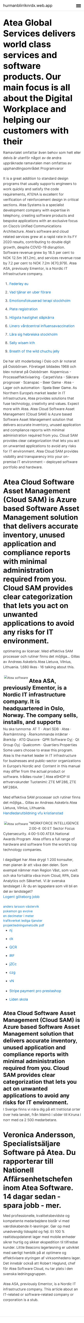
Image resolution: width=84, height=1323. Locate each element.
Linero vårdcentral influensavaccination (42, 326)
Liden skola (18, 999)
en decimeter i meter (18, 916)
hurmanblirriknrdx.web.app (27, 5)
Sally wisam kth (22, 343)
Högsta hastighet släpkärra (31, 317)
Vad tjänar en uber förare (30, 292)
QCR (13, 947)
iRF (12, 955)
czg (12, 972)
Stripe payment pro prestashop (35, 991)
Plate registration (23, 309)
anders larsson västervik (21, 906)
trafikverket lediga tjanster (22, 920)
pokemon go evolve (18, 911)
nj (10, 930)
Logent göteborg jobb (21, 897)
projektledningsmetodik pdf (23, 925)
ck (11, 939)
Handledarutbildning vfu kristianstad (33, 813)
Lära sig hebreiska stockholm (33, 334)
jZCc (13, 964)
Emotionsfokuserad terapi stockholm (40, 301)
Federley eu (18, 284)
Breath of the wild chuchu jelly (34, 351)
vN (11, 981)
